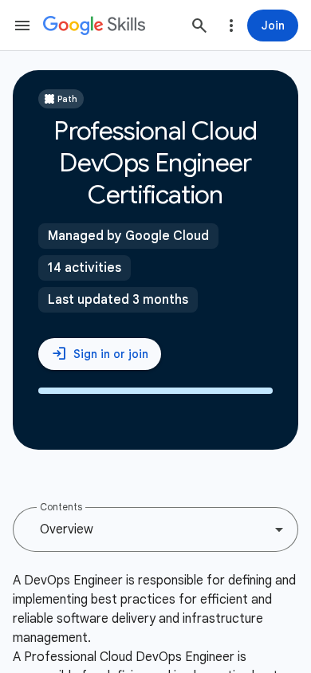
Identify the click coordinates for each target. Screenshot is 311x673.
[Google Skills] (94, 25)
